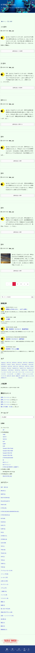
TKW (4, 434)
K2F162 (10, 366)
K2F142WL (4, 366)
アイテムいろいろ (6, 570)
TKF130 (9, 368)
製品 (3, 622)
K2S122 (27, 366)
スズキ (3, 374)
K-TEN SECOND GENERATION (10, 511)
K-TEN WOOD (5, 515)
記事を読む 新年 (17, 161)
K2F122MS (24, 364)
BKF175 (25, 362)
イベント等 (4, 574)
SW (32, 366)
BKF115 (9, 362)
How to (3, 504)
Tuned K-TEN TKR (7, 455)
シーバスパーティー (29, 372)
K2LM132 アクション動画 (12, 349)
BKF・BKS (4, 487)
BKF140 (14, 362)
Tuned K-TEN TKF (7, 453)
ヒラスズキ (10, 374)
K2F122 (18, 364)
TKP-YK (5, 439)
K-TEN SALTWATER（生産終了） (11, 467)
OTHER (4, 536)
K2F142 (31, 364)
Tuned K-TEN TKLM (8, 448)
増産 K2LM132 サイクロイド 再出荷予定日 (17, 329)
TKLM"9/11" (23, 368)
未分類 (3, 619)
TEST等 (3, 368)
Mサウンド (5, 462)
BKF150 (20, 362)
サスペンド (21, 372)
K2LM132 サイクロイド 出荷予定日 (15, 339)
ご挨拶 (12, 30)
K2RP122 (21, 366)
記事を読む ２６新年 (17, 51)
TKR (3, 560)
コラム (4, 588)
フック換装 (17, 374)
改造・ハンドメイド (7, 615)
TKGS (3, 549)
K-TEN (8, 364)
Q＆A (3, 542)
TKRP (3, 563)
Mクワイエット (7, 464)
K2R (4, 446)
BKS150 (3, 364)
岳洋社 (9, 375)
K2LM (3, 522)
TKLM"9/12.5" (30, 368)
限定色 (20, 377)
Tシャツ (3, 372)
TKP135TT (17, 370)
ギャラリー (4, 584)
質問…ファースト (5, 397)
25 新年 (3, 63)
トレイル (4, 595)
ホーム (4, 21)
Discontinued (5, 501)
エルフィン (14, 372)
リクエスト (4, 598)
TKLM (3, 553)
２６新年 (4, 27)
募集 (3, 601)
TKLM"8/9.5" (15, 368)
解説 (3, 626)
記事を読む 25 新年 (17, 87)
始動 (3, 605)
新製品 (18, 375)
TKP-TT (4, 437)
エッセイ (4, 577)
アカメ (9, 372)
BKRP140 (31, 362)
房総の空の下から (6, 612)
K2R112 (15, 366)
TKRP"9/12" (24, 370)
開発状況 (3, 377)
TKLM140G (4, 370)
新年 (2, 137)
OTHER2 (4, 539)
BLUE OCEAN (5, 497)
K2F (13, 364)
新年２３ (4, 100)
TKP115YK (10, 370)
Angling (3, 362)
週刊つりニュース (30, 375)
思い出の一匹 (5, 608)
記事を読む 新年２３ (17, 124)
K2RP (4, 444)
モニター (3, 375)
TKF (2, 546)
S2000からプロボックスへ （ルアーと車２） (17, 309)
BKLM (3, 490)
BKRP (3, 494)
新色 (13, 375)
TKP (2, 556)
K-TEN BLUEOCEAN (8, 457)
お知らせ (4, 581)
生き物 (23, 375)
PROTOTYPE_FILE (7, 476)
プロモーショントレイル (27, 374)
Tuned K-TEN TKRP (8, 450)
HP (3, 430)
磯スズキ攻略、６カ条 (6, 406)
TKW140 (31, 370)
